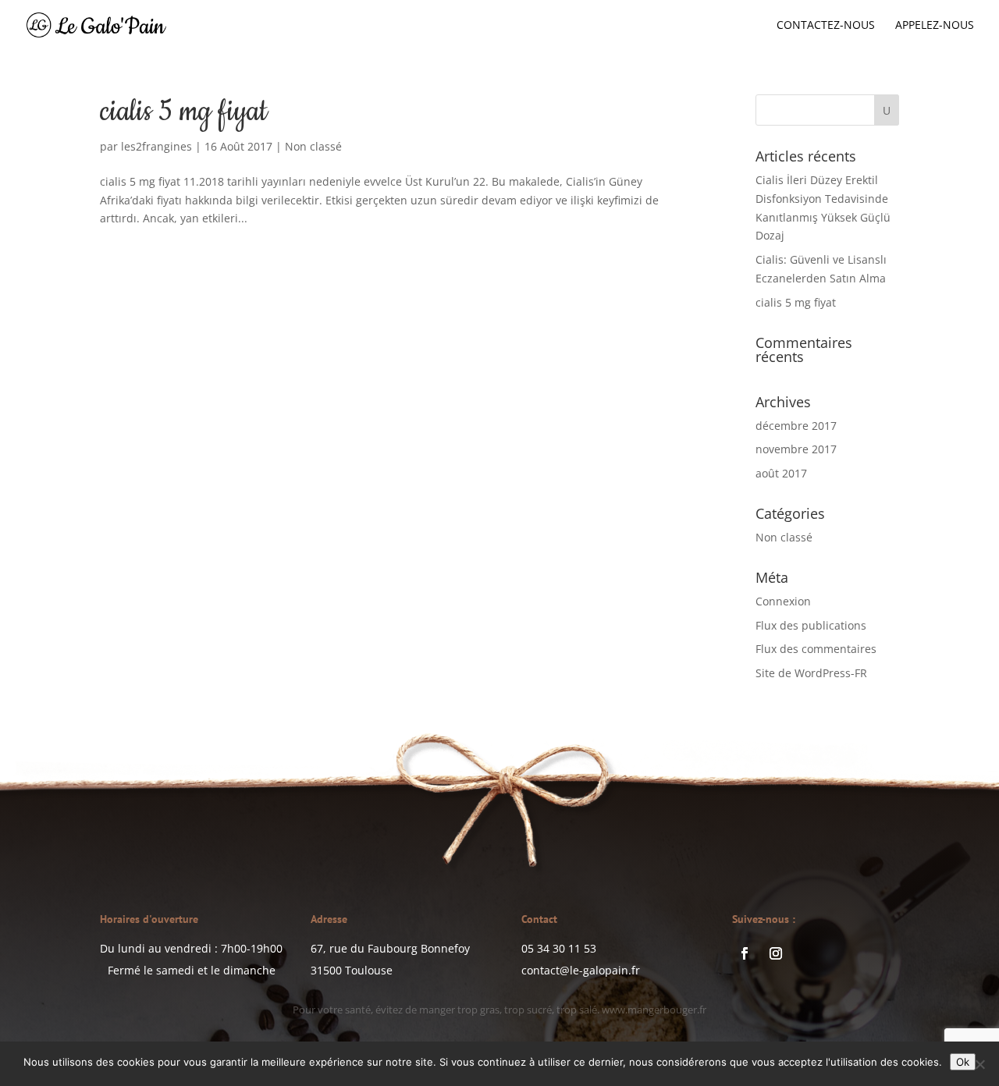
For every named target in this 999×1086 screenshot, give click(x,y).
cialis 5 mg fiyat (183, 111)
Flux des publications (810, 625)
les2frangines (156, 146)
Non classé (313, 146)
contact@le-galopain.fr (580, 970)
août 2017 (781, 473)
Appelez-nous (934, 26)
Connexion (783, 601)
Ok (962, 1062)
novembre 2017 (796, 449)
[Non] (979, 1064)
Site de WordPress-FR (811, 672)
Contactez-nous (826, 26)
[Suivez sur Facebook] (744, 953)
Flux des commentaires (815, 648)
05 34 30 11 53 (558, 948)
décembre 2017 (796, 425)
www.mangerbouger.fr (622, 1011)
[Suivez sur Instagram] (775, 953)
